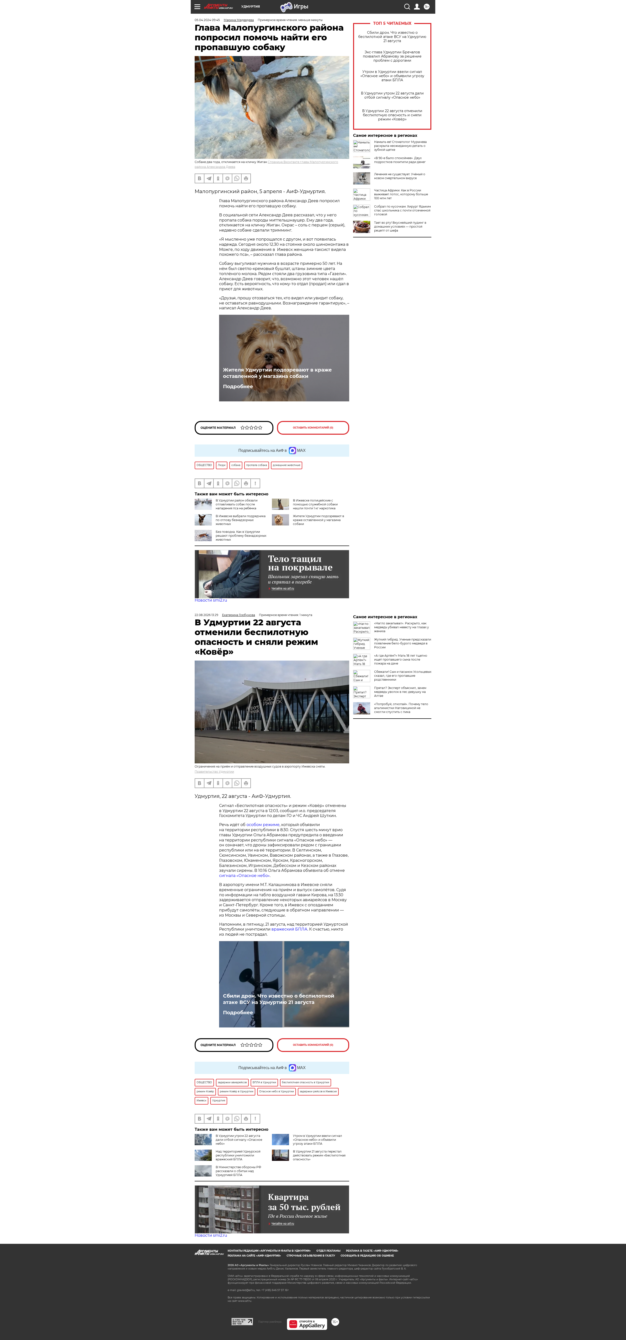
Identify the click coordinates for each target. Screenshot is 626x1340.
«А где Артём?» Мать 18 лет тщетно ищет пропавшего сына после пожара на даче (400, 659)
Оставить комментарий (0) (313, 427)
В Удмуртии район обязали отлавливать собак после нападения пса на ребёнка (236, 504)
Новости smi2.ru (211, 600)
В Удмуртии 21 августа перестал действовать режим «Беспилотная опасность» (319, 1155)
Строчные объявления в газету (311, 1255)
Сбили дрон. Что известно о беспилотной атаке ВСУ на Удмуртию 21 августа (392, 37)
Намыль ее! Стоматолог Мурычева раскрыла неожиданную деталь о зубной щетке (400, 145)
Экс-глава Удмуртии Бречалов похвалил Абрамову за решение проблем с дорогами (392, 56)
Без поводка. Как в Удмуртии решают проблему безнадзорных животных (241, 535)
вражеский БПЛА (289, 929)
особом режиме (262, 824)
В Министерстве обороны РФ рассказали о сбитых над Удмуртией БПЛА (238, 1171)
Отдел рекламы (328, 1250)
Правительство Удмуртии (214, 771)
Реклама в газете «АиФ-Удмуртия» (372, 1250)
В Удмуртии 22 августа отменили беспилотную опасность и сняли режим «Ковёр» (392, 115)
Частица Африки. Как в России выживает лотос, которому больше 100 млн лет (401, 194)
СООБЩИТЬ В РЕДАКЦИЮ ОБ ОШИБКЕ (367, 1255)
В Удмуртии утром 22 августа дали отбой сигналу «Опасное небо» (392, 95)
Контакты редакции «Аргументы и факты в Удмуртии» (269, 1250)
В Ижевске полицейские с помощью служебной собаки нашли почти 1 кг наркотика (315, 504)
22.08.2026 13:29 (206, 615)
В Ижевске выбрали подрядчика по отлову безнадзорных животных (241, 520)
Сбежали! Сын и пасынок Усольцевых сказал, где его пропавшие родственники (402, 675)
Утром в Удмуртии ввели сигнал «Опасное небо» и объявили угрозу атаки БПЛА (392, 76)
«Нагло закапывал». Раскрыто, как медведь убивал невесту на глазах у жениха (401, 627)
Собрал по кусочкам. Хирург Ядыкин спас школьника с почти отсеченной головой (402, 210)
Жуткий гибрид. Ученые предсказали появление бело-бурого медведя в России (402, 643)
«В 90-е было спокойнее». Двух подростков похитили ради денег (400, 160)
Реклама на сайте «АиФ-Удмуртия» (254, 1255)
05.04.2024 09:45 (207, 20)
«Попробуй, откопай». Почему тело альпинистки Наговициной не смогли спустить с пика (401, 708)
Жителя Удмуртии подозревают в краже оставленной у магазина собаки (277, 373)
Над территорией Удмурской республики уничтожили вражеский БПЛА (238, 1155)
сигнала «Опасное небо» (244, 875)
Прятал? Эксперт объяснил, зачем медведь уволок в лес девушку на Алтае (400, 692)
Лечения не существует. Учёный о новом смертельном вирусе (399, 176)
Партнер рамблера (269, 1321)
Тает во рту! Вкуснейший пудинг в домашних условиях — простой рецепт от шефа (400, 226)
